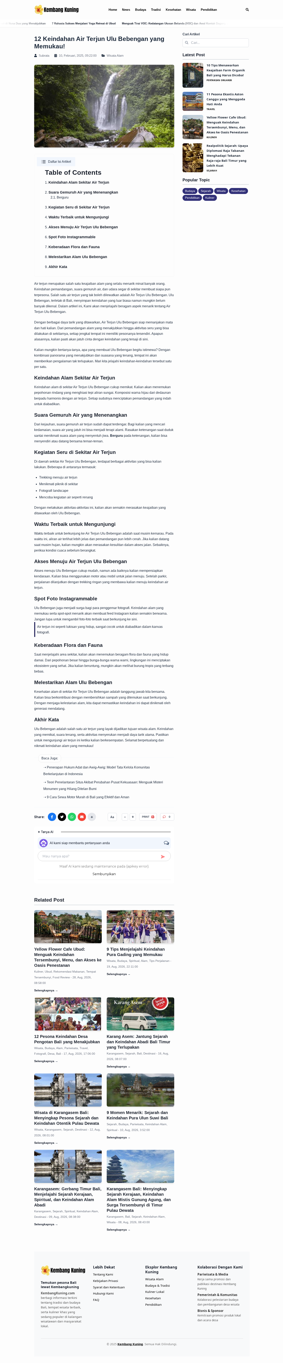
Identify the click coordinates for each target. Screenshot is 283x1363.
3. (77, 207)
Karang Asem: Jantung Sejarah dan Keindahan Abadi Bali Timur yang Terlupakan (138, 1041)
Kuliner (209, 197)
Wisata (191, 9)
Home (113, 9)
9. (56, 267)
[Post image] (68, 926)
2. (81, 192)
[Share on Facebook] (52, 817)
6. (70, 237)
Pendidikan (209, 9)
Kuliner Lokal (154, 1292)
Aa (112, 817)
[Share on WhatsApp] (72, 817)
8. (76, 257)
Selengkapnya (46, 990)
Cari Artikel (191, 34)
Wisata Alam (115, 55)
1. (77, 182)
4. (77, 217)
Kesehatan (173, 9)
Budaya (140, 9)
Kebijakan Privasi (105, 1281)
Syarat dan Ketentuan (109, 1287)
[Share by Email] (82, 817)
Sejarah (206, 191)
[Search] (247, 9)
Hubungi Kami (103, 1293)
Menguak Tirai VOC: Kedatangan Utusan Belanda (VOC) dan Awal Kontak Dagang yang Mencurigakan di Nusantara (128, 23)
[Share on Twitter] (62, 817)
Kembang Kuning (130, 1344)
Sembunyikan (104, 874)
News (126, 9)
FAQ (96, 1300)
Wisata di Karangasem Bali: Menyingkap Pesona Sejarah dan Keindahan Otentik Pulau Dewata (66, 1118)
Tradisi (156, 9)
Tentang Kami (103, 1274)
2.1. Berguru (60, 197)
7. (72, 247)
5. (81, 227)
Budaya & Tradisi (157, 1285)
